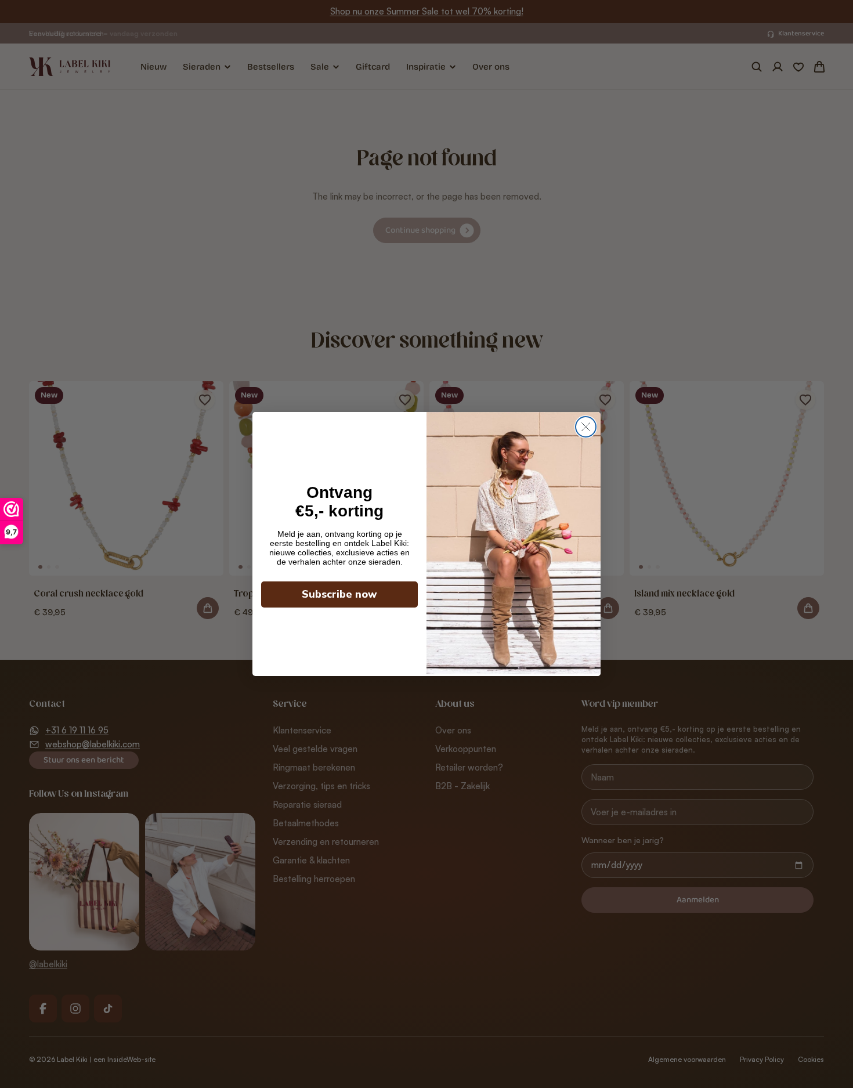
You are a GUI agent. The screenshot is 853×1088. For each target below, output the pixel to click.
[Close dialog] (586, 427)
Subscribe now (339, 594)
